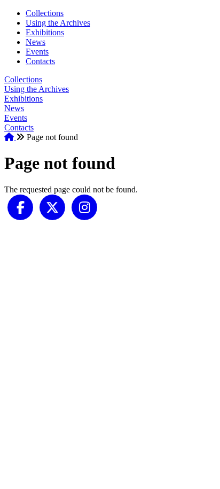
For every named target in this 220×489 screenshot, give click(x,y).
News (35, 41)
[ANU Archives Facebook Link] (20, 206)
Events (37, 51)
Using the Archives (58, 22)
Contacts (40, 61)
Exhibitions (45, 32)
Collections (45, 13)
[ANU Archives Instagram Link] (84, 206)
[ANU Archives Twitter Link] (52, 206)
